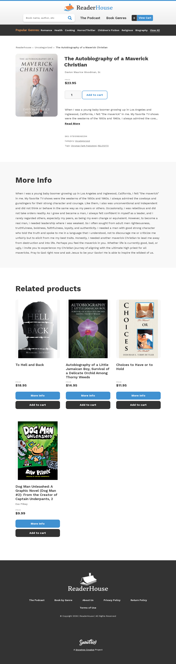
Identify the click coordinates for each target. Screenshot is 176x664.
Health (58, 30)
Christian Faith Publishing (84, 146)
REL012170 (103, 146)
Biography (141, 30)
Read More (72, 123)
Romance (46, 30)
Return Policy (139, 600)
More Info (38, 395)
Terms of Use (88, 607)
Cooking (70, 30)
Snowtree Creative (85, 650)
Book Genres (116, 18)
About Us (88, 600)
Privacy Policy (112, 600)
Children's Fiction (108, 30)
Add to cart (94, 95)
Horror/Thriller (86, 30)
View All (155, 30)
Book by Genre (63, 600)
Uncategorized (43, 47)
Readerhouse (23, 47)
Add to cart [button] (37, 404)
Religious (127, 30)
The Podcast (90, 18)
